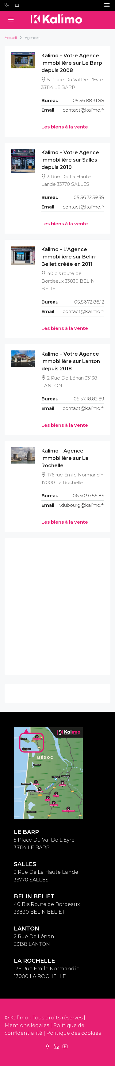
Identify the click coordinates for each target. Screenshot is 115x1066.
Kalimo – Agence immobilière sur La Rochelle (64, 458)
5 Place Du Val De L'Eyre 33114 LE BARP (44, 839)
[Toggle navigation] (107, 5)
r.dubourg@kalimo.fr (81, 505)
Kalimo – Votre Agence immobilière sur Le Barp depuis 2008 (71, 63)
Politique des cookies (73, 1033)
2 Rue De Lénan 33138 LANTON (34, 936)
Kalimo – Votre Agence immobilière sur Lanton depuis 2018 (70, 361)
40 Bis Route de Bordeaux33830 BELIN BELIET (47, 904)
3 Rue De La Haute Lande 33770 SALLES (46, 872)
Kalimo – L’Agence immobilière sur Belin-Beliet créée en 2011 (69, 256)
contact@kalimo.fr (83, 110)
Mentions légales (27, 1025)
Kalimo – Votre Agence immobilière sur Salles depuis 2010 (70, 160)
